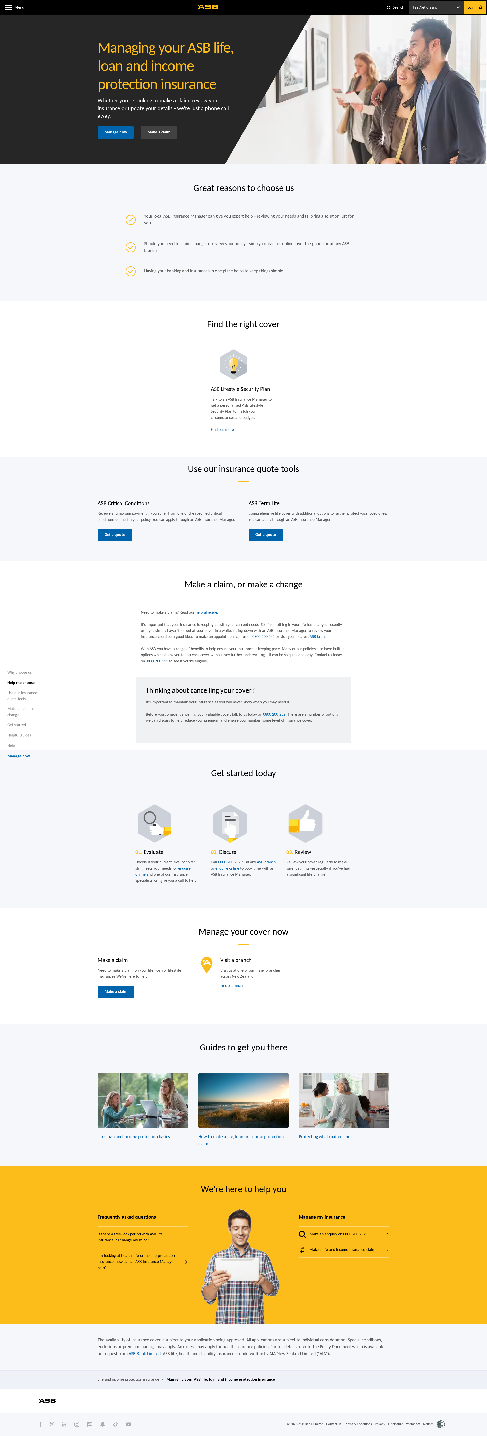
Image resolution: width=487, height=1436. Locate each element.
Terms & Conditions (358, 1424)
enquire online (227, 869)
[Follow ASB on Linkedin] (64, 1424)
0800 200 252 (263, 637)
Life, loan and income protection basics (134, 1137)
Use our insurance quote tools (22, 696)
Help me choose (21, 683)
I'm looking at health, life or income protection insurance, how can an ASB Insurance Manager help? (136, 1262)
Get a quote (115, 535)
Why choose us (19, 673)
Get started (16, 725)
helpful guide (206, 613)
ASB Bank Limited (145, 1354)
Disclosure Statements (404, 1424)
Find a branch (231, 986)
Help (11, 745)
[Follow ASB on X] (51, 1424)
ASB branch (319, 637)
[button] (8, 8)
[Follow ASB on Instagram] (76, 1424)
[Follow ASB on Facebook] (40, 1424)
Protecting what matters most (326, 1137)
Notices (428, 1424)
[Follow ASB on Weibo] (115, 1424)
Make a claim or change (20, 712)
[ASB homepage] (208, 7)
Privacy (380, 1424)
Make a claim (159, 132)
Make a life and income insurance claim (342, 1250)
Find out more (222, 430)
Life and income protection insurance (128, 1380)
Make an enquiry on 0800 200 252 (337, 1234)
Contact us (333, 1424)
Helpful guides (19, 735)
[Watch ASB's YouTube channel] (128, 1424)
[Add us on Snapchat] (102, 1424)
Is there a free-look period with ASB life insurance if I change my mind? (130, 1237)
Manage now (116, 132)
